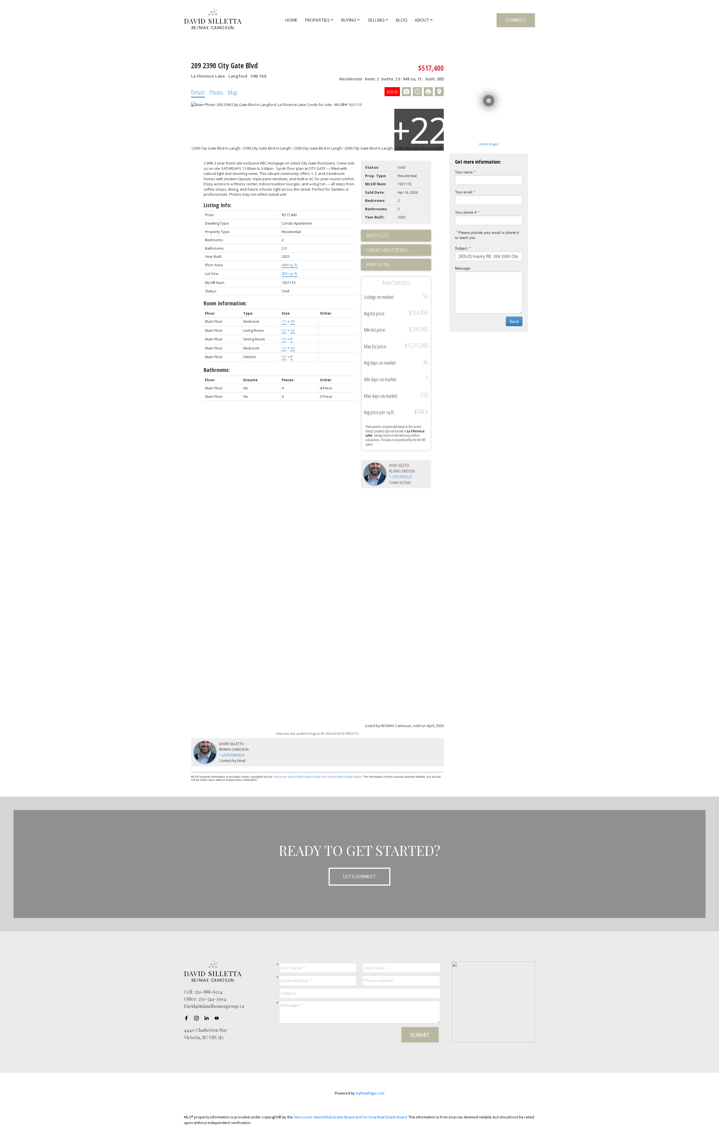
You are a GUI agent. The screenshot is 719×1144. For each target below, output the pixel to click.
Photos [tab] (216, 92)
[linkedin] (208, 1018)
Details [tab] (198, 92)
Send (514, 321)
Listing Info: (217, 205)
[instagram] (198, 1018)
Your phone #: (466, 212)
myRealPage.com (370, 1093)
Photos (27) (377, 235)
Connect (516, 20)
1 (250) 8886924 (400, 476)
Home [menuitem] (291, 20)
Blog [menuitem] (401, 20)
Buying (348, 20)
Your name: (464, 172)
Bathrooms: (217, 370)
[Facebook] (188, 1018)
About (422, 20)
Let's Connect (359, 876)
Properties (317, 20)
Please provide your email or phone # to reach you (487, 235)
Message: (463, 268)
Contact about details (387, 250)
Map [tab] (232, 92)
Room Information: (225, 303)
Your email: (464, 192)
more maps (489, 143)
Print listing (378, 264)
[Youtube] (218, 1018)
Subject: (461, 248)
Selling (376, 20)
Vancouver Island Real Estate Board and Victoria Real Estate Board (317, 776)
